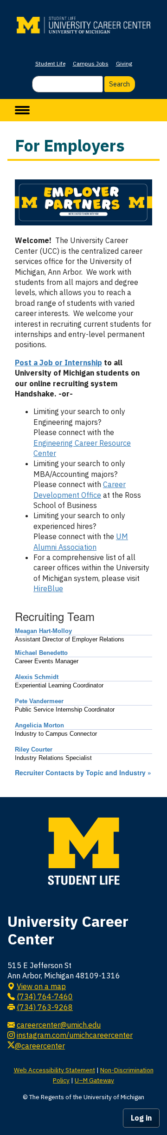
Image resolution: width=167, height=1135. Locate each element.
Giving (124, 63)
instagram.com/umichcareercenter (75, 1035)
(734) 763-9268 (45, 1007)
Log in (141, 1117)
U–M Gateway (94, 1080)
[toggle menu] (22, 110)
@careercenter (40, 1045)
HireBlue (48, 588)
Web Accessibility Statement (54, 1070)
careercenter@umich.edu (59, 1024)
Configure (158, 5)
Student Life (50, 63)
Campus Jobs (91, 63)
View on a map (41, 986)
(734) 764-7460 (45, 996)
